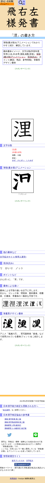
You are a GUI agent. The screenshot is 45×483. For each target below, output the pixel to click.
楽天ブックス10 (18, 461)
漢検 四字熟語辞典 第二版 (14, 422)
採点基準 (6, 410)
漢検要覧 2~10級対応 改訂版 (15, 428)
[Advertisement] (22, 93)
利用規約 (13, 478)
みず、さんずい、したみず (22, 160)
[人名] (14, 149)
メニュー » (4, 4)
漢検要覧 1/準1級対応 (12, 425)
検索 (24, 2)
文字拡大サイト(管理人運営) (13, 257)
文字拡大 (29, 461)
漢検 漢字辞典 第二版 (12, 419)
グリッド (23, 194)
